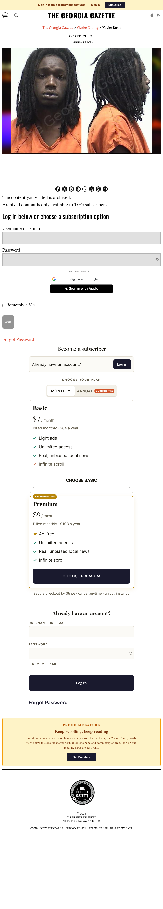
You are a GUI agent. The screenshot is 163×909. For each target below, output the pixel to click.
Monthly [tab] (60, 363)
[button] (81, 261)
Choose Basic (81, 452)
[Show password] (157, 231)
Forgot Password (18, 311)
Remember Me (20, 276)
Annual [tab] (95, 363)
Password (11, 222)
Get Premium (81, 729)
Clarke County (81, 42)
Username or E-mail (22, 200)
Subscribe (114, 4)
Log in (122, 336)
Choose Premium (81, 548)
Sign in (95, 4)
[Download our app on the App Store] (152, 15)
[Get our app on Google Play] (158, 15)
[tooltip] (57, 161)
